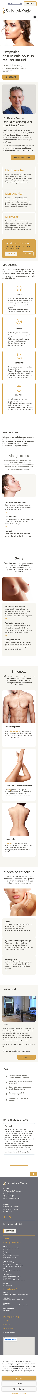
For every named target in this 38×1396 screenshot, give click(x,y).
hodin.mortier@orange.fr (11, 1198)
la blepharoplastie (15, 509)
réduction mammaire (14, 626)
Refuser (19, 1383)
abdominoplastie (14, 731)
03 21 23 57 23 (8, 1196)
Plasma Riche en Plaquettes (17, 962)
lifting (9, 790)
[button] (35, 1357)
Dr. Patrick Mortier (11, 1317)
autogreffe (19, 534)
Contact (6, 1325)
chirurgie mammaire (15, 642)
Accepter (19, 1378)
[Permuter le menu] (35, 17)
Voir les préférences (19, 1389)
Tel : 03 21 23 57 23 (15, 4)
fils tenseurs (12, 519)
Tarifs (5, 1321)
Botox (9, 924)
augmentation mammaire (14, 609)
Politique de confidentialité (19, 1393)
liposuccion (11, 843)
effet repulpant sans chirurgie (15, 949)
